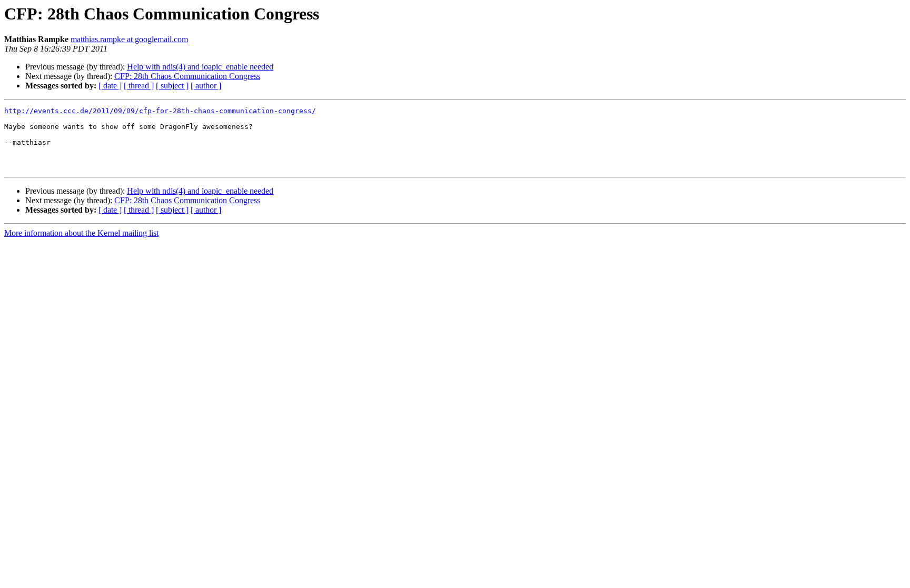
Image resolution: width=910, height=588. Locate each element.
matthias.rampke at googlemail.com (129, 39)
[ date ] (110, 85)
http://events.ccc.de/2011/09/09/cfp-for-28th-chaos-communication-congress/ (160, 111)
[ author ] (206, 85)
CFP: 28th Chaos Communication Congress (187, 76)
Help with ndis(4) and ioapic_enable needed (200, 66)
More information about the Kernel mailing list (81, 232)
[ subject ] (172, 85)
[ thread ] (139, 85)
